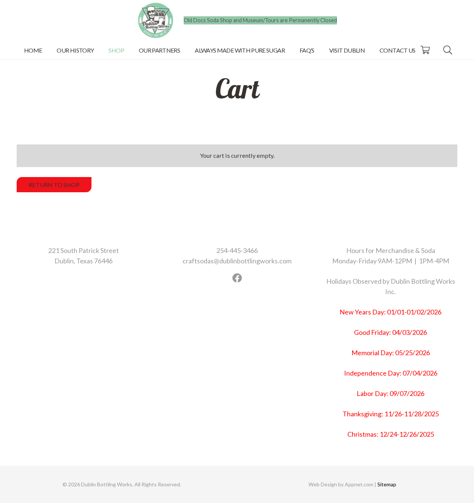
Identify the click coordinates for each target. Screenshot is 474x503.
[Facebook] (237, 278)
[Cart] (425, 50)
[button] (129, 49)
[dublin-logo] (155, 20)
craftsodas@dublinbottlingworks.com (237, 261)
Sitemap (386, 484)
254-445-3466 (237, 250)
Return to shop (54, 184)
